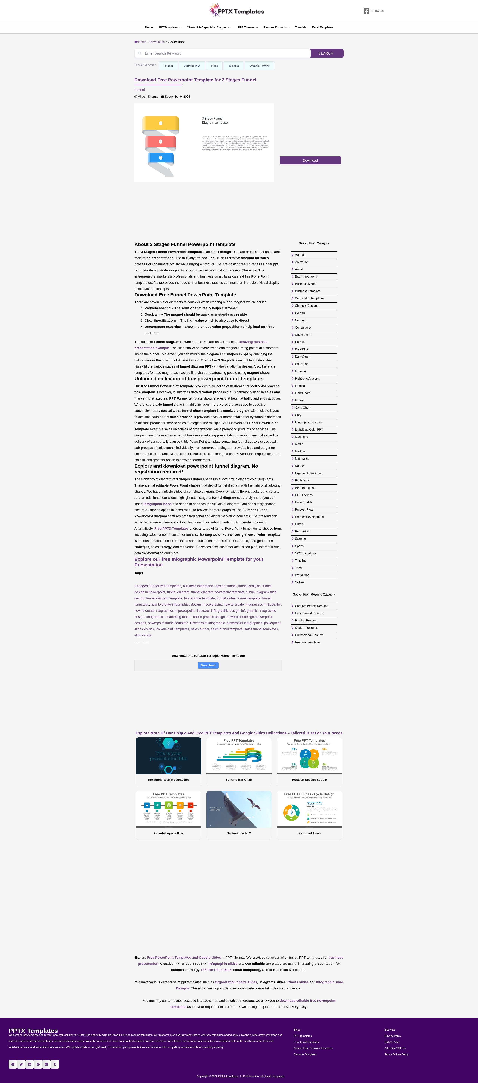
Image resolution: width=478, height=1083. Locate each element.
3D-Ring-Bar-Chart (239, 779)
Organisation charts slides (236, 982)
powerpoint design (240, 617)
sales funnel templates (261, 629)
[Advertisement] (310, 129)
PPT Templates (168, 27)
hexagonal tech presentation (168, 779)
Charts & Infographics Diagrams (208, 27)
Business (233, 65)
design (220, 586)
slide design (143, 635)
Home (149, 27)
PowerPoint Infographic (207, 623)
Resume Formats (275, 27)
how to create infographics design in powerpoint (186, 604)
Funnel (139, 90)
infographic (249, 611)
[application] (179, 27)
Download (208, 665)
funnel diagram (178, 592)
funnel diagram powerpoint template (218, 592)
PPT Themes (246, 27)
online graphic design (209, 617)
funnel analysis (249, 586)
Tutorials (300, 27)
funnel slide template (199, 598)
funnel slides (226, 598)
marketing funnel (178, 617)
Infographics (155, 617)
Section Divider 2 (239, 833)
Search (326, 53)
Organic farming (260, 65)
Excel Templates (322, 27)
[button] (13, 1064)
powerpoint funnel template (168, 623)
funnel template (248, 598)
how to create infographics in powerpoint (164, 611)
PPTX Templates (33, 1030)
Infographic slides (223, 964)
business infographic (198, 586)
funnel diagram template (164, 598)
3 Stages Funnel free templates (157, 586)
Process (168, 65)
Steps (214, 65)
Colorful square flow (168, 833)
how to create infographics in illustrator (252, 604)
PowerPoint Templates (172, 629)
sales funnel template (227, 629)
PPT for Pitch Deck (215, 970)
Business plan (192, 65)
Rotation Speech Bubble (309, 779)
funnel (231, 586)
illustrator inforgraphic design (217, 611)
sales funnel (200, 629)
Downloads (157, 41)
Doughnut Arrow (309, 833)
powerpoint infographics (244, 623)
